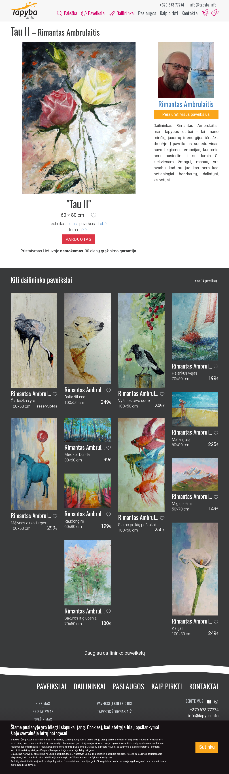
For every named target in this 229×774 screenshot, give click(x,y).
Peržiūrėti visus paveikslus (186, 114)
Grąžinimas (43, 720)
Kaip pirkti (169, 13)
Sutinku (207, 747)
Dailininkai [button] (125, 13)
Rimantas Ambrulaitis (186, 104)
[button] (93, 215)
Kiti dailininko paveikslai (41, 279)
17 (206, 280)
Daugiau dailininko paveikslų (114, 653)
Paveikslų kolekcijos (114, 703)
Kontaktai (190, 13)
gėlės (84, 229)
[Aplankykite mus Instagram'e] (216, 701)
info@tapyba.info (202, 5)
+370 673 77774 (172, 5)
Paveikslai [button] (96, 13)
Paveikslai (51, 686)
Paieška (70, 13)
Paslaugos (147, 13)
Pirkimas (43, 703)
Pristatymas (42, 711)
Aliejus (71, 223)
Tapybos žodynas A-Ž (114, 711)
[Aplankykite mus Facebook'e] (209, 701)
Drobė (101, 223)
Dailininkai (90, 686)
